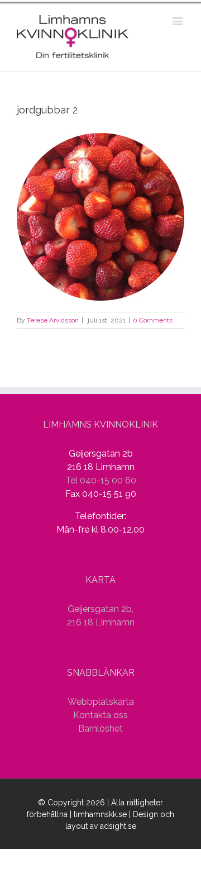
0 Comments (153, 320)
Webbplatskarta (101, 701)
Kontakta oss (100, 715)
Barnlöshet (100, 728)
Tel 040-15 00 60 (100, 480)
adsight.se (118, 826)
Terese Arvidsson (53, 320)
